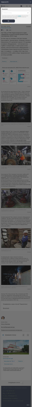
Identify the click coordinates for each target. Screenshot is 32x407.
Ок (8, 21)
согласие (19, 15)
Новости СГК (4, 2)
